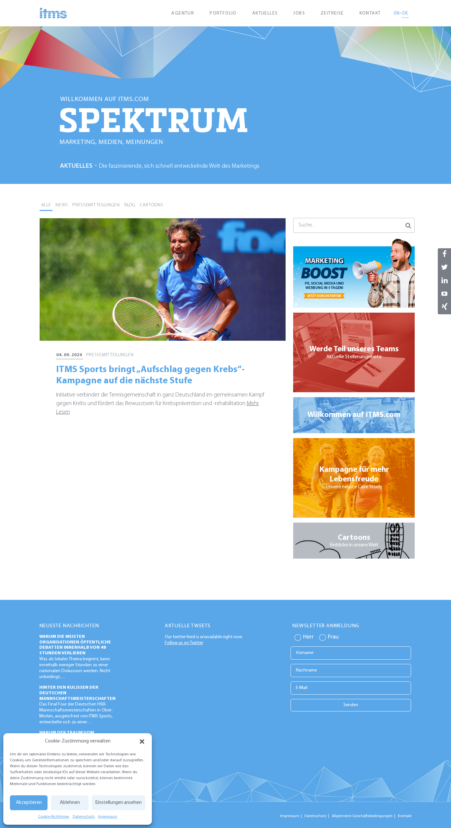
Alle (46, 205)
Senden (350, 705)
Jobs (299, 13)
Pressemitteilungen (96, 205)
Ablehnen (70, 802)
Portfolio (223, 13)
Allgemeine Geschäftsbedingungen (362, 816)
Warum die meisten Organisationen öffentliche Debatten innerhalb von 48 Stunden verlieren (75, 645)
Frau (333, 637)
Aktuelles (265, 13)
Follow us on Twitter (184, 642)
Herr (308, 637)
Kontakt (370, 13)
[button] (142, 741)
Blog (129, 205)
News (61, 205)
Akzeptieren (29, 802)
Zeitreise (332, 13)
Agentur (182, 13)
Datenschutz (84, 817)
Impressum (107, 817)
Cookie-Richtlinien (53, 817)
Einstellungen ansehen (118, 802)
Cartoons (151, 205)
